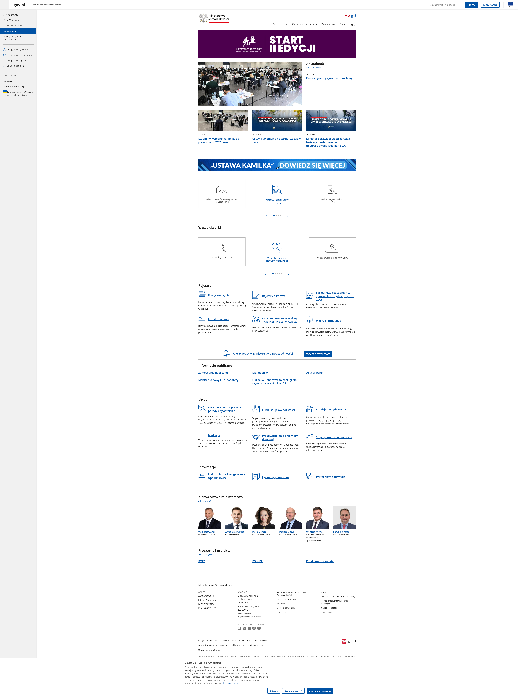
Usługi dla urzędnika (16, 60)
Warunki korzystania (207, 645)
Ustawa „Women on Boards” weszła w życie (276, 140)
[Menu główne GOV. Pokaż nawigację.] (4, 4)
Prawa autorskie (259, 640)
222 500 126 (244, 609)
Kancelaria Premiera (13, 25)
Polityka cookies (205, 640)
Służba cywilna (222, 640)
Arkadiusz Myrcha (234, 531)
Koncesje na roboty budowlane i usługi (337, 596)
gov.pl (352, 644)
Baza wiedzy (8, 81)
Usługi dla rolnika (15, 65)
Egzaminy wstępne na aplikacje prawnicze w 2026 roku (218, 140)
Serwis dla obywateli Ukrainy (18, 93)
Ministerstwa (9, 30)
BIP (248, 640)
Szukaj (471, 4)
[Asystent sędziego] (277, 44)
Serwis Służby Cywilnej (13, 86)
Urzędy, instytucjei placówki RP (12, 38)
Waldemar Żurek (206, 531)
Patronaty (281, 612)
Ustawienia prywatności (209, 650)
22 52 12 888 (244, 602)
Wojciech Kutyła (314, 531)
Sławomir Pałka (341, 531)
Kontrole (281, 603)
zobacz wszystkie (313, 67)
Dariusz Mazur (286, 531)
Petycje (323, 592)
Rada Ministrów (11, 20)
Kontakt (343, 24)
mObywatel (491, 5)
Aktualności (312, 24)
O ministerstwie (281, 24)
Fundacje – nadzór (328, 608)
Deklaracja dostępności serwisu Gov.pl (248, 645)
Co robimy (297, 24)
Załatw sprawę (328, 24)
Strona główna (13, 14)
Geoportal (223, 645)
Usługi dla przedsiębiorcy (19, 54)
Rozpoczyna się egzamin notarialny (329, 78)
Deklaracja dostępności (287, 599)
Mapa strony (326, 612)
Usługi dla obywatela (17, 49)
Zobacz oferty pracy (318, 354)
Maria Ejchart (259, 531)
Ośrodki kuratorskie (286, 608)
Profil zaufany (9, 75)
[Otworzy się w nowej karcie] (239, 628)
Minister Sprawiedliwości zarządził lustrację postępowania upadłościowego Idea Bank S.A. (328, 142)
